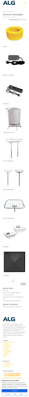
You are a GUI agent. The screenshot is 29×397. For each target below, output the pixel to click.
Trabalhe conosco (8, 364)
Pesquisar (23, 284)
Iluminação (6, 349)
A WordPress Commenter (8, 306)
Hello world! (5, 290)
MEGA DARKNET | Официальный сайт (11, 292)
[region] (14, 387)
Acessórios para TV (9, 342)
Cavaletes (6, 344)
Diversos (6, 347)
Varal (5, 356)
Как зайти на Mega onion (8, 294)
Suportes (6, 354)
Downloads (7, 366)
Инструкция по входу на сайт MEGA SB (12, 300)
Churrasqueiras (8, 346)
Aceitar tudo (14, 390)
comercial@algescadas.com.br (12, 377)
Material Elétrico (8, 351)
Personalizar (8, 394)
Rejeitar (21, 394)
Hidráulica (6, 353)
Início (4, 11)
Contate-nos (7, 363)
